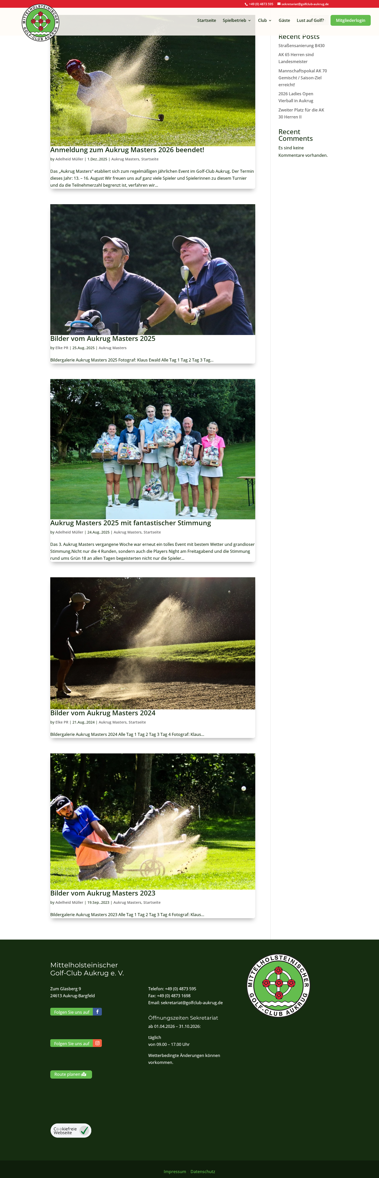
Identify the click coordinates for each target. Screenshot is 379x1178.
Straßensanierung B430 (301, 45)
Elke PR (61, 347)
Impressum (175, 1171)
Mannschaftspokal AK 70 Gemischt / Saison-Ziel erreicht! (302, 78)
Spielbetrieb (234, 21)
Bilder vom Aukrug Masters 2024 (102, 712)
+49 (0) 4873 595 (261, 4)
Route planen (67, 1074)
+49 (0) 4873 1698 (174, 996)
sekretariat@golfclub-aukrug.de (192, 1002)
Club (262, 21)
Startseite (206, 21)
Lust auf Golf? (310, 21)
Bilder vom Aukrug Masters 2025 (102, 338)
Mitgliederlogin (350, 20)
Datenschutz (203, 1171)
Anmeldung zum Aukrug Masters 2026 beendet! (127, 149)
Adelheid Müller (69, 159)
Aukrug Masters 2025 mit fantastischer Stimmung (130, 522)
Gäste (284, 21)
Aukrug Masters (125, 159)
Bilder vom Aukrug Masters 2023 (102, 893)
